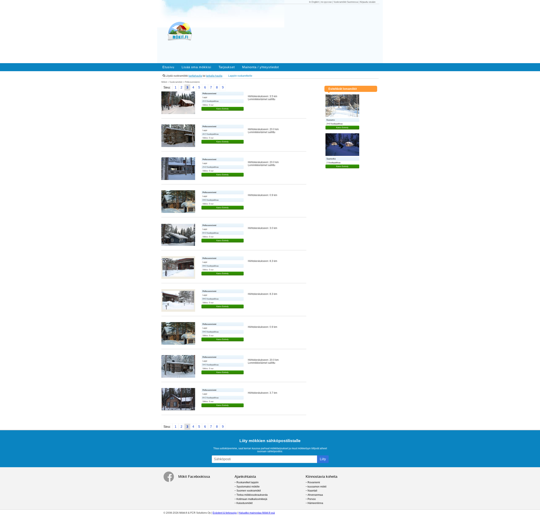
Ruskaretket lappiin (247, 482)
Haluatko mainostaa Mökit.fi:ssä (257, 512)
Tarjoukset (227, 67)
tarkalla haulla (214, 75)
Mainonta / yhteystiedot (260, 67)
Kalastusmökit (244, 503)
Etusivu (168, 67)
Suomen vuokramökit (248, 490)
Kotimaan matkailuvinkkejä (251, 499)
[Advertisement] (293, 33)
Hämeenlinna (315, 503)
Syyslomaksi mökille (248, 486)
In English (314, 2)
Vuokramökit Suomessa (345, 2)
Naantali (312, 490)
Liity (323, 459)
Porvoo (312, 499)
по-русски (326, 2)
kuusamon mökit (317, 486)
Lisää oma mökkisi (196, 67)
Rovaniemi (314, 482)
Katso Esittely (222, 109)
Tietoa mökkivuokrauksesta (252, 494)
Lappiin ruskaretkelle (240, 75)
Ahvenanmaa (315, 494)
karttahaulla (195, 75)
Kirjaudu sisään (367, 2)
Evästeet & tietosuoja (225, 512)
